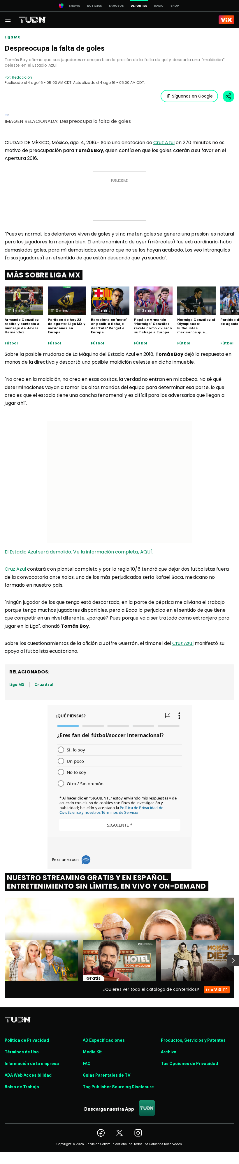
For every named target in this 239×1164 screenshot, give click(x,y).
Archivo (168, 1052)
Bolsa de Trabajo (22, 1087)
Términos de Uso (22, 1052)
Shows (74, 5)
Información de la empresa (32, 1063)
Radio (159, 5)
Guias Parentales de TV (106, 1075)
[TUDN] (32, 20)
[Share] (228, 96)
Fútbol (11, 343)
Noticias (94, 5)
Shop (175, 5)
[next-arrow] (233, 960)
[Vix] (226, 19)
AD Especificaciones (104, 1040)
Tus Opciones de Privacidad (189, 1063)
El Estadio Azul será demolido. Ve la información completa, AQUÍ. (79, 552)
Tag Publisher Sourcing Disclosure (118, 1087)
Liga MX (12, 37)
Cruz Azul (164, 142)
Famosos (116, 5)
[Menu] (7, 19)
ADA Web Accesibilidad (28, 1075)
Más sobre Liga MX (43, 275)
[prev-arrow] (1, 960)
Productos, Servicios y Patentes (193, 1040)
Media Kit (92, 1052)
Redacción (22, 77)
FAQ (87, 1063)
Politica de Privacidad (27, 1040)
